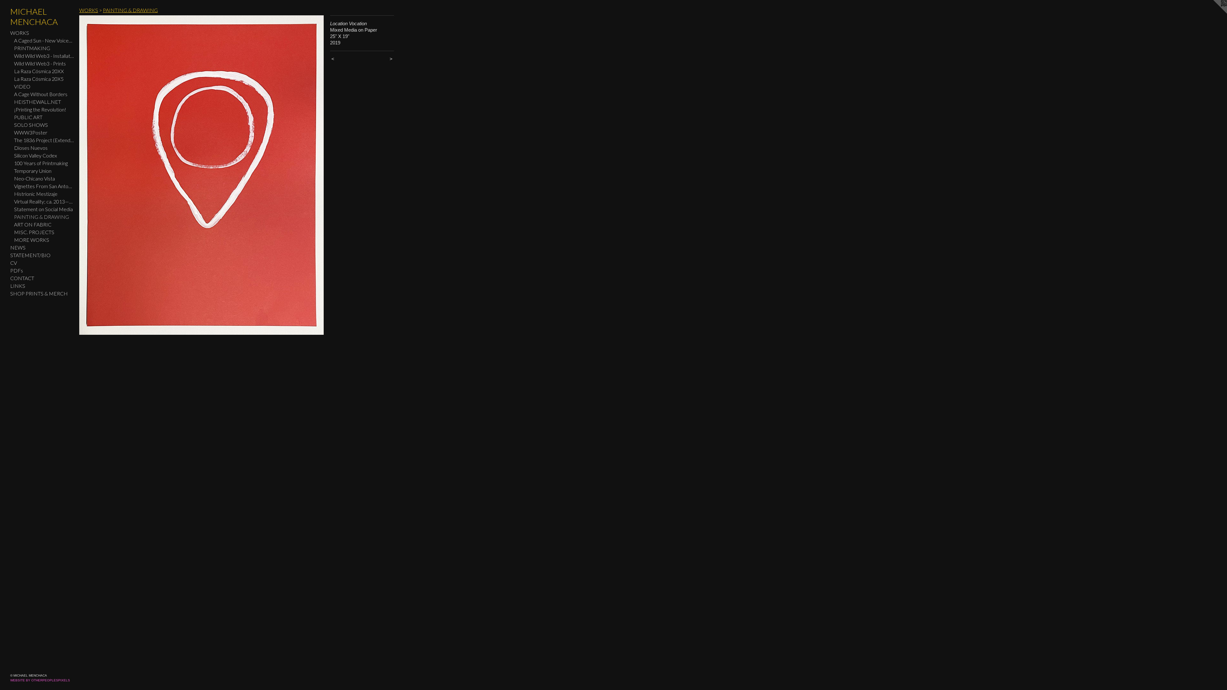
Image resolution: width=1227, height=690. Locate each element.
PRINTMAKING (32, 48)
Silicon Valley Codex (35, 155)
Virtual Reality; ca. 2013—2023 (44, 201)
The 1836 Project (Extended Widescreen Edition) (44, 140)
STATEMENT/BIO (30, 255)
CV (13, 263)
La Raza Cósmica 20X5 (39, 79)
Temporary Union (32, 171)
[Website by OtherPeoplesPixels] (1214, 13)
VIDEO (22, 86)
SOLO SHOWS (31, 125)
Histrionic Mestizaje (36, 194)
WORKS (19, 33)
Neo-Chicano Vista (34, 178)
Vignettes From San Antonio (44, 186)
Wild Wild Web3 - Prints (40, 63)
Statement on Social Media (43, 209)
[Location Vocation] (201, 175)
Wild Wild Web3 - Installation (44, 56)
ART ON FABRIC (32, 224)
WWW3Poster (30, 132)
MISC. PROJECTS (34, 232)
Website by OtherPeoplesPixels (40, 680)
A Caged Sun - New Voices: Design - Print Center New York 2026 (44, 40)
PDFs (16, 270)
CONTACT (22, 278)
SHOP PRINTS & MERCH (39, 293)
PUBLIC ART (28, 117)
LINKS (17, 286)
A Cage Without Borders (40, 94)
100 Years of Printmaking (41, 163)
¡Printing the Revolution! (40, 109)
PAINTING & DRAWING (41, 217)
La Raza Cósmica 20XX (39, 71)
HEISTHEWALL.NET (37, 102)
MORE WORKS (31, 240)
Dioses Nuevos (31, 148)
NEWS (18, 247)
